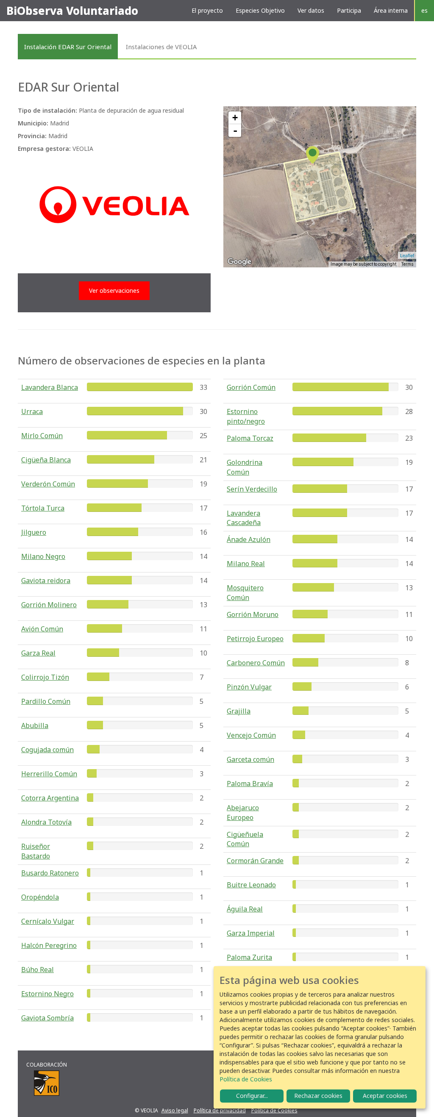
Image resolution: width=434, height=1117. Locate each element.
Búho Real (37, 969)
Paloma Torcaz (250, 438)
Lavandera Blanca (49, 387)
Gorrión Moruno (252, 614)
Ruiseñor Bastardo (35, 851)
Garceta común (250, 759)
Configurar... (252, 1096)
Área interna (391, 10)
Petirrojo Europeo (255, 638)
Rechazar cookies (318, 1096)
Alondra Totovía (46, 822)
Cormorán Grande (255, 860)
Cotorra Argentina (50, 798)
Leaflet (407, 255)
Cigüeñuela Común (245, 839)
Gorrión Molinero (49, 604)
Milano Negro (43, 556)
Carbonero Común (256, 662)
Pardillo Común (45, 701)
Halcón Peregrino (49, 945)
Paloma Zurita (249, 957)
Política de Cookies (274, 1110)
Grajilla (238, 711)
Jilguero (33, 532)
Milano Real (246, 563)
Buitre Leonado (251, 884)
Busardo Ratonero (50, 873)
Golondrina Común (244, 467)
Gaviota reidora (45, 580)
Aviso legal (174, 1110)
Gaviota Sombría (47, 1018)
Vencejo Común (251, 735)
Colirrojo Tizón (45, 677)
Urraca (32, 411)
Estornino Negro (47, 993)
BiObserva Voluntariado (72, 10)
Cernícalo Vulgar (47, 921)
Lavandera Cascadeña (244, 518)
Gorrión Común (251, 387)
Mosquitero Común (245, 592)
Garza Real (38, 653)
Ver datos (311, 10)
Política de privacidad (220, 1110)
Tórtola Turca (42, 508)
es (424, 10)
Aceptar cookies (385, 1096)
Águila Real (245, 909)
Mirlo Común (42, 435)
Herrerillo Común (49, 773)
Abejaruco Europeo (243, 812)
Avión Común (42, 629)
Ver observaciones (114, 290)
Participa (349, 10)
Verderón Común (48, 484)
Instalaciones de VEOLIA (161, 46)
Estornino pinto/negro (246, 416)
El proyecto (207, 10)
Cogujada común (47, 749)
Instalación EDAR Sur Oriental (67, 46)
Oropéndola (40, 897)
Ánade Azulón (248, 539)
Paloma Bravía (250, 783)
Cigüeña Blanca (46, 459)
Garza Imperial (251, 933)
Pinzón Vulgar (249, 687)
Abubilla (34, 725)
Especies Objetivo (260, 10)
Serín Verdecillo (252, 489)
